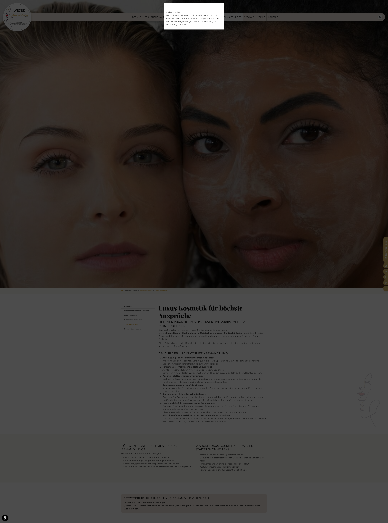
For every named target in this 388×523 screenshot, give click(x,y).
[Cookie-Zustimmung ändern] (5, 518)
